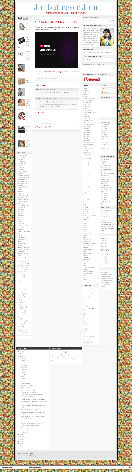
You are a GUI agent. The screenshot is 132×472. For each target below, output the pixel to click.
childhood (20, 193)
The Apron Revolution (106, 222)
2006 (21, 443)
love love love (21, 261)
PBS (110, 280)
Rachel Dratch (87, 241)
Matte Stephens (87, 213)
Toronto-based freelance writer (69, 354)
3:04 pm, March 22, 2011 (49, 98)
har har (19, 223)
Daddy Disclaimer (22, 199)
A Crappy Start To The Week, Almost (30, 396)
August (23, 369)
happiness (20, 221)
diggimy (19, 203)
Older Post (76, 120)
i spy (19, 245)
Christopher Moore (88, 120)
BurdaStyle (103, 240)
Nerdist (102, 177)
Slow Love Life (104, 181)
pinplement (20, 275)
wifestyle (20, 326)
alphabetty (20, 173)
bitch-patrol (20, 185)
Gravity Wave (104, 136)
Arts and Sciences (105, 122)
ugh (18, 318)
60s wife (20, 165)
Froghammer (104, 134)
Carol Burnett (86, 118)
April (22, 378)
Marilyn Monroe (87, 207)
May (22, 376)
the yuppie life (21, 307)
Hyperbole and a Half (106, 169)
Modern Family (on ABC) (89, 215)
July (22, 372)
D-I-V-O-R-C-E (21, 197)
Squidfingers (34, 456)
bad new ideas (21, 179)
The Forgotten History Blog (107, 224)
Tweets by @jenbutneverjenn (90, 59)
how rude (20, 229)
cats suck (20, 191)
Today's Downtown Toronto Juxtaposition (31, 425)
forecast (20, 219)
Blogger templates (7, 467)
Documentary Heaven (106, 276)
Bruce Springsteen (88, 110)
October (23, 365)
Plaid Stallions (104, 212)
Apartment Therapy (105, 238)
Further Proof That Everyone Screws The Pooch (33, 416)
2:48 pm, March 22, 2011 (47, 89)
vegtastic (20, 324)
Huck (19, 235)
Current (103, 163)
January (23, 432)
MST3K (85, 219)
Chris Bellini (104, 128)
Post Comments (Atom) (46, 123)
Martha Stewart (87, 211)
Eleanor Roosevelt (88, 148)
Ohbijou (103, 140)
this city (19, 308)
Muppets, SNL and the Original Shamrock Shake (33, 399)
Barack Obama (87, 102)
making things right (22, 263)
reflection (20, 285)
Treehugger (104, 284)
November (24, 362)
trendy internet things (23, 314)
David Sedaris (86, 134)
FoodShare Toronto (105, 278)
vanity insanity (21, 320)
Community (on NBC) (88, 124)
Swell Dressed (104, 142)
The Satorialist (104, 260)
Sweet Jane (24, 427)
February (23, 430)
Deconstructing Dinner (106, 274)
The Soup (103, 199)
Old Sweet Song (104, 253)
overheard (20, 273)
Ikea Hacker (103, 247)
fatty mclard (21, 215)
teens (19, 301)
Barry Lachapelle (105, 124)
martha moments (22, 267)
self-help (20, 291)
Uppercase (103, 264)
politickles (20, 277)
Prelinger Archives (105, 214)
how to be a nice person (24, 231)
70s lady (20, 167)
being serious (21, 183)
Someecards (104, 183)
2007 (21, 441)
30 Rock (85, 88)
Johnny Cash (86, 189)
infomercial (20, 251)
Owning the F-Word (26, 418)
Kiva (108, 280)
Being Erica (86, 104)
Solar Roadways (105, 282)
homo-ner (20, 227)
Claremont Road (104, 242)
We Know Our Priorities (27, 387)
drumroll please (21, 205)
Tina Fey (85, 265)
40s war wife (21, 155)
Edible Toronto (104, 243)
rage (19, 281)
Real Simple (103, 258)
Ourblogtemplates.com (35, 467)
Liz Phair (85, 203)
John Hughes (86, 188)
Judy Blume (86, 192)
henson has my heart (23, 225)
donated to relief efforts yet (53, 72)
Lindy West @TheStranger (107, 173)
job (18, 255)
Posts (104, 88)
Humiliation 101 (21, 239)
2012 (21, 356)
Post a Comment (40, 112)
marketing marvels (22, 265)
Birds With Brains (105, 159)
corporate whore (22, 195)
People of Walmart (105, 179)
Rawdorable (103, 256)
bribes (19, 189)
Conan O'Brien (87, 126)
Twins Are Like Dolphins (27, 385)
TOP (130, 467)
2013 (21, 353)
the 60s (19, 302)
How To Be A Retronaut (106, 210)
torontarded (20, 311)
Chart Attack (104, 272)
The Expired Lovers (106, 144)
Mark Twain (86, 209)
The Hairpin (104, 193)
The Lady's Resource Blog (107, 226)
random (19, 283)
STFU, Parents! (105, 185)
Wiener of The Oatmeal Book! (28, 392)
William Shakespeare (88, 273)
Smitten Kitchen (104, 262)
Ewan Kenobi (104, 132)
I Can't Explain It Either (26, 383)
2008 (21, 439)
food (19, 217)
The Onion (103, 197)
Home (57, 120)
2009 (21, 436)
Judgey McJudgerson (23, 257)
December (24, 360)
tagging (19, 299)
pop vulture (20, 279)
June (22, 374)
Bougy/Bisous (104, 126)
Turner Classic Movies (89, 267)
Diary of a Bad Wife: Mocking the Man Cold (31, 423)
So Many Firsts (27, 80)
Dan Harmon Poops (106, 165)
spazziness (20, 297)
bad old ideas (21, 181)
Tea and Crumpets (105, 216)
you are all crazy (22, 332)
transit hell (20, 312)
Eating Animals (87, 142)
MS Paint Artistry (22, 269)
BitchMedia (103, 161)
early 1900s (21, 207)
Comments (106, 92)
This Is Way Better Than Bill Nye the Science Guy (56, 22)
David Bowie (86, 132)
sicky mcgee (21, 293)
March (22, 381)
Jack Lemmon (87, 180)
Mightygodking (104, 175)
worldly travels (21, 330)
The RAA (103, 146)
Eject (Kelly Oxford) (106, 167)
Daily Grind (103, 130)
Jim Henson (86, 184)
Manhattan (105, 250)
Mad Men (85, 205)
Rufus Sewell (86, 245)
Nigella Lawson (87, 233)
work (19, 328)
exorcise (20, 209)
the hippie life (21, 305)
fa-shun (19, 211)
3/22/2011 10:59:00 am (51, 78)
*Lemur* (103, 138)
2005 (21, 446)
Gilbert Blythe (86, 166)
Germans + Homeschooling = (28, 390)
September (24, 367)
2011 (21, 358)
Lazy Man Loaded (25, 421)
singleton (20, 295)
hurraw (19, 241)
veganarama (21, 322)
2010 (21, 434)
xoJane (102, 203)
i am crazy (20, 243)
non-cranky (20, 271)
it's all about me (21, 253)
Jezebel (103, 171)
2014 (21, 351)
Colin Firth (85, 122)
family (19, 213)
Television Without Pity (106, 187)
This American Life (105, 201)
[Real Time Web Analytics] (66, 471)
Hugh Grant (86, 176)
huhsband (20, 237)
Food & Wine (104, 246)
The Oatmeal (104, 195)
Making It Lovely (105, 249)
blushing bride (21, 187)
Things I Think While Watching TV (29, 409)
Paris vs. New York (105, 255)
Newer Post (37, 120)
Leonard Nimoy (87, 200)
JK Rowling (86, 186)
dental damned (21, 201)
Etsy (102, 244)
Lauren (38, 98)
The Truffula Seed (105, 152)
